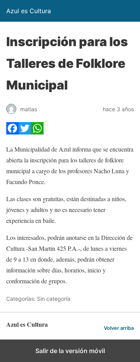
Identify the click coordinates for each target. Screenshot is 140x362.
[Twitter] (25, 132)
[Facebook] (12, 132)
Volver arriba (119, 328)
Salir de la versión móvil (70, 351)
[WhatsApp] (37, 132)
